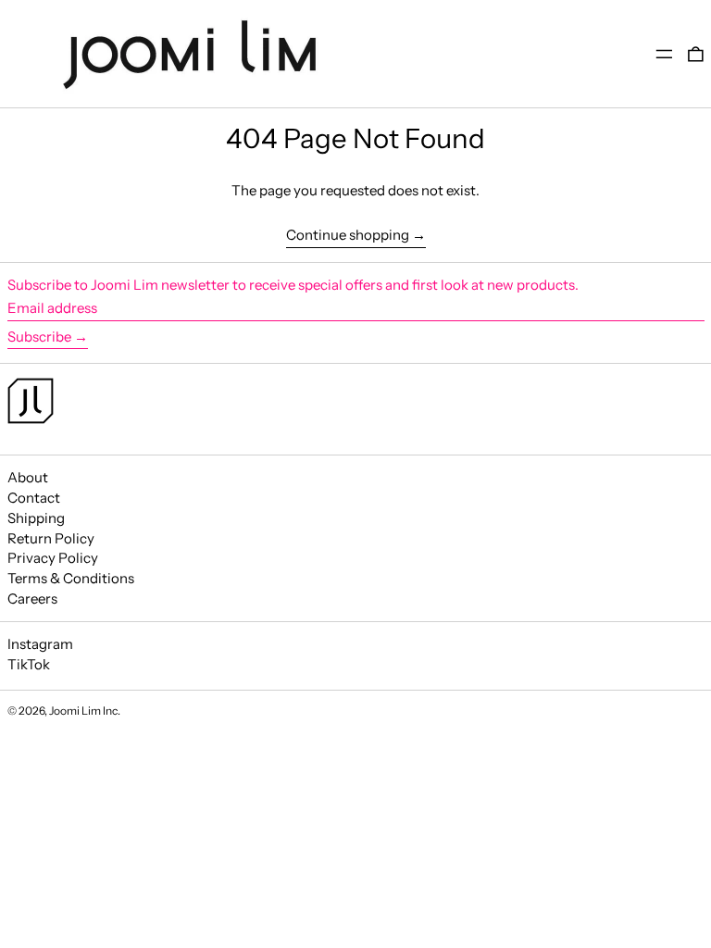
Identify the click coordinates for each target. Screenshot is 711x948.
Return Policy (50, 538)
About (27, 477)
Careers (32, 598)
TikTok (28, 664)
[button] (696, 54)
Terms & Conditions (70, 578)
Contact (33, 497)
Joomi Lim (75, 710)
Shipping (36, 518)
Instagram (40, 644)
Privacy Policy (52, 558)
